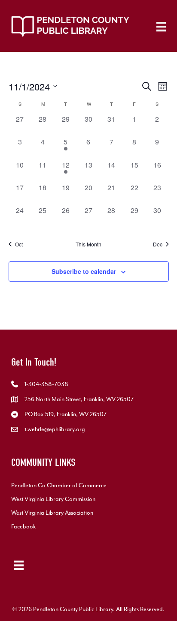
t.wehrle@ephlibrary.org (54, 429)
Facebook (23, 526)
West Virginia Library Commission (53, 499)
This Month (88, 244)
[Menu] (161, 26)
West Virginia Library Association (52, 512)
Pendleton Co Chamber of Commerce (59, 485)
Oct (19, 244)
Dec (157, 244)
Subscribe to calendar (84, 271)
